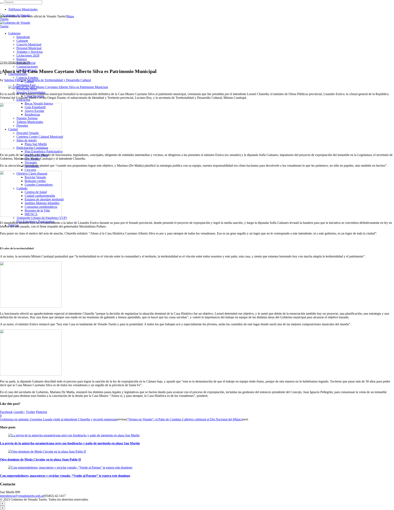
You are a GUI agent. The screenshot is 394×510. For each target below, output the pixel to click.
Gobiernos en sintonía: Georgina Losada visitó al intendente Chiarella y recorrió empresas (58, 419)
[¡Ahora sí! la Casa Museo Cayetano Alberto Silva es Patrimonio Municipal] (58, 87)
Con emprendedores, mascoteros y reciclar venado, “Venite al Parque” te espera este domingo (65, 475)
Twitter (30, 412)
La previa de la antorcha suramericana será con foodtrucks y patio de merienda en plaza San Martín (70, 443)
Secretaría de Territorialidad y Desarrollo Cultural (59, 80)
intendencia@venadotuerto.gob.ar (22, 495)
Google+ (19, 412)
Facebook (6, 412)
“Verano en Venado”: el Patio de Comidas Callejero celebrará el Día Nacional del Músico (185, 419)
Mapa (70, 16)
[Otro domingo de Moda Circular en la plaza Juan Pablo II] (47, 451)
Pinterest (41, 412)
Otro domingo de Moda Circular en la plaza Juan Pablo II (40, 459)
